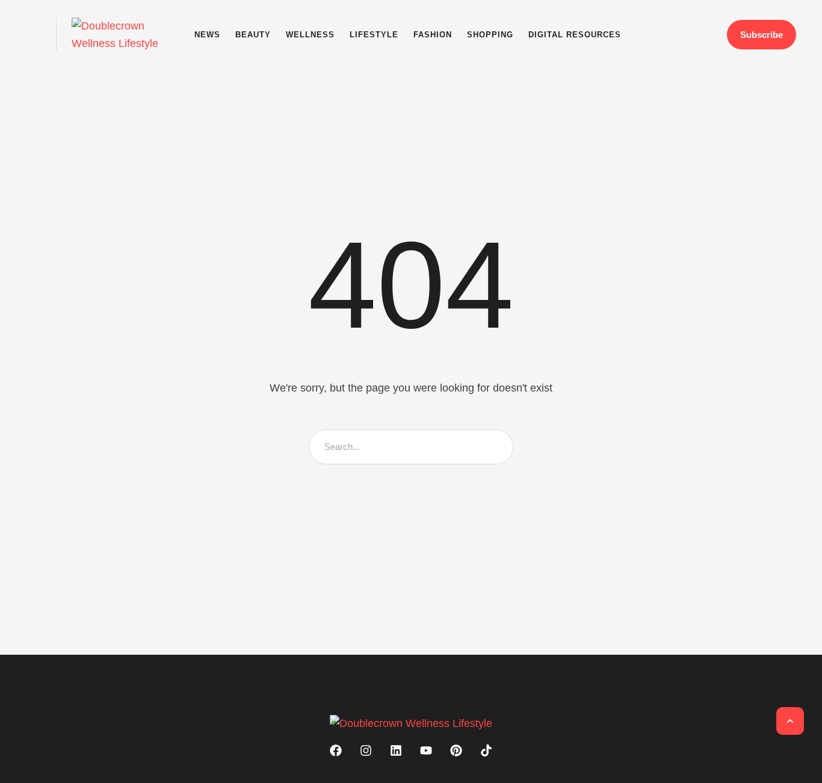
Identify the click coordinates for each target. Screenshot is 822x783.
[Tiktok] (486, 750)
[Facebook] (336, 750)
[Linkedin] (396, 750)
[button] (33, 34)
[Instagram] (366, 750)
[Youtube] (426, 750)
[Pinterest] (456, 750)
